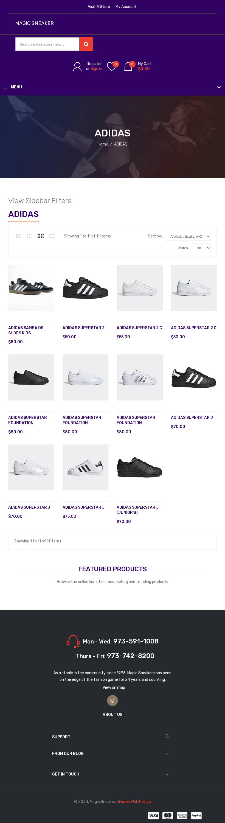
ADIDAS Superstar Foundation (27, 420)
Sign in (96, 68)
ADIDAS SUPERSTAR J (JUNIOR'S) (138, 510)
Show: (183, 247)
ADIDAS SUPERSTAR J (192, 417)
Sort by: (155, 236)
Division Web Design (134, 801)
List (52, 236)
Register (94, 63)
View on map (114, 687)
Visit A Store (99, 6)
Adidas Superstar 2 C (193, 328)
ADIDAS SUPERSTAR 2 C (139, 328)
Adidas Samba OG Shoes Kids (26, 330)
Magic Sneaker (34, 23)
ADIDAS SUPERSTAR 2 (84, 328)
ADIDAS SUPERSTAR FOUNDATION (136, 420)
